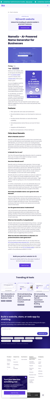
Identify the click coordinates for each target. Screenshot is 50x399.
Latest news (39, 362)
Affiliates (40, 371)
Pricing (8, 367)
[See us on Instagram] (43, 395)
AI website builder (15, 74)
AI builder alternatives (32, 362)
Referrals (40, 373)
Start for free (25, 265)
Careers (40, 366)
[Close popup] (26, 377)
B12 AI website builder (28, 247)
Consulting (15, 364)
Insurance (15, 362)
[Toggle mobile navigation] (48, 6)
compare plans (12, 78)
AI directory (32, 377)
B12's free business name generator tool (18, 242)
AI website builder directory (31, 381)
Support (31, 365)
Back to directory (14, 12)
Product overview (9, 360)
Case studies (24, 359)
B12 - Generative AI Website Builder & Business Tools (8, 296)
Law (14, 359)
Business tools (32, 374)
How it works (8, 364)
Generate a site (25, 27)
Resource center (31, 369)
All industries (15, 368)
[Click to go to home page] (6, 5)
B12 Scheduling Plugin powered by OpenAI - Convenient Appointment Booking (40, 299)
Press (39, 368)
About (39, 359)
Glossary (31, 372)
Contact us (40, 376)
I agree (36, 395)
